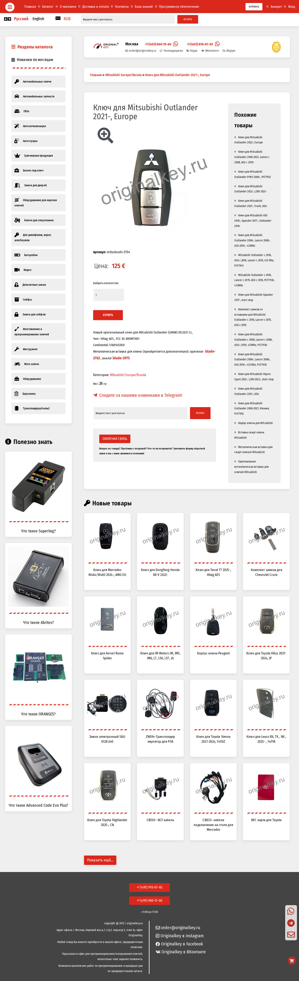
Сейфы (27, 299)
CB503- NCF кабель (160, 820)
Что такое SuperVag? (38, 531)
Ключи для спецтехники (39, 220)
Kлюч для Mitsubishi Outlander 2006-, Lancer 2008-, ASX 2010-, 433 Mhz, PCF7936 (252, 360)
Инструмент (30, 349)
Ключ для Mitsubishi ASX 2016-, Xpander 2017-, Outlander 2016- (252, 221)
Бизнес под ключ (33, 170)
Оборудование (32, 379)
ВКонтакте (212, 50)
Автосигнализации (34, 126)
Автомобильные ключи (37, 81)
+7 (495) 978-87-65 (200, 44)
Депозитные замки (34, 285)
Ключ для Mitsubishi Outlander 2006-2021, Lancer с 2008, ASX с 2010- (252, 157)
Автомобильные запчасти (39, 96)
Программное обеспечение (179, 6)
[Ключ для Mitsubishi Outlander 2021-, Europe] (154, 183)
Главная (30, 6)
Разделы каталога (35, 47)
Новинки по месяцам (35, 59)
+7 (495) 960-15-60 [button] (149, 900)
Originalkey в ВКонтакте (184, 952)
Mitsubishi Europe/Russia (123, 75)
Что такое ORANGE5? (38, 714)
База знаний (144, 6)
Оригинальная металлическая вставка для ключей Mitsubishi (251, 467)
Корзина (254, 6)
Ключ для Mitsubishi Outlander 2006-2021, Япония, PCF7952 (252, 409)
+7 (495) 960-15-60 (158, 44)
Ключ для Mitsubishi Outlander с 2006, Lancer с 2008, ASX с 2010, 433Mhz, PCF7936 (253, 340)
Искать (187, 19)
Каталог (48, 6)
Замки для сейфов (34, 314)
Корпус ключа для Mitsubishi (255, 423)
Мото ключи (31, 364)
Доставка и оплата (95, 6)
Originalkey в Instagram (182, 935)
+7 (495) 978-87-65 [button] (149, 887)
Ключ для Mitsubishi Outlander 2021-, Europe (177, 75)
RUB (67, 18)
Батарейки (31, 255)
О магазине (68, 6)
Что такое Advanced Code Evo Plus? (38, 805)
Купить (108, 315)
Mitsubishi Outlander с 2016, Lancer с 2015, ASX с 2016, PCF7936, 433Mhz (254, 280)
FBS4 (26, 111)
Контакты (122, 6)
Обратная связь (115, 439)
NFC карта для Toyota (266, 820)
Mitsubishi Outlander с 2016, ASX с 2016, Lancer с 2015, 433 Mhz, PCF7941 (254, 260)
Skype (194, 50)
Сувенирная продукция (38, 155)
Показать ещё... (100, 860)
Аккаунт (276, 6)
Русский (21, 18)
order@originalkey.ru (142, 50)
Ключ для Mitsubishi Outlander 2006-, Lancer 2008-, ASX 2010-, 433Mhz (252, 240)
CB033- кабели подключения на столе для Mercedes (213, 825)
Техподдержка (173, 50)
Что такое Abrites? (38, 622)
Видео (27, 270)
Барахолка (29, 394)
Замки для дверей (35, 185)
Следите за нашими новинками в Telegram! (140, 395)
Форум (230, 50)
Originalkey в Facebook (182, 944)
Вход (291, 6)
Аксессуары (30, 141)
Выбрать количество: (106, 283)
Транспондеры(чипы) (36, 408)
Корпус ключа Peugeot (213, 653)
